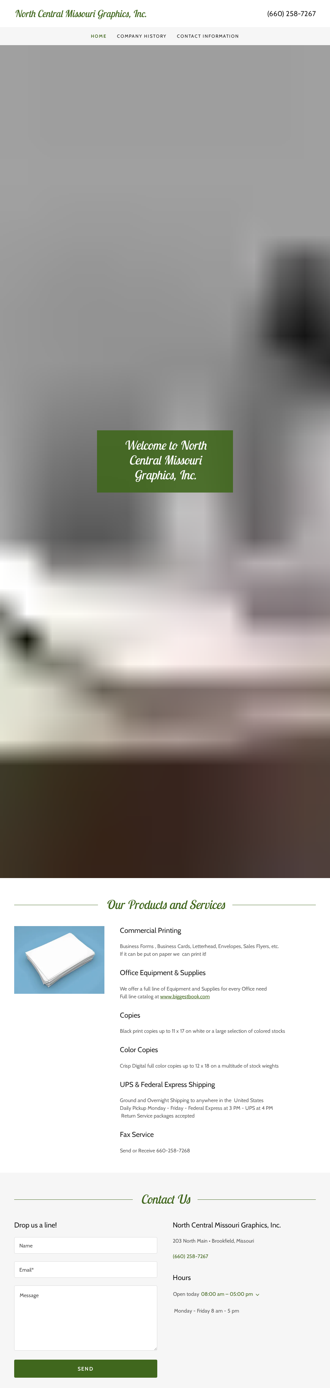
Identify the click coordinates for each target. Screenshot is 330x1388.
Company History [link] (142, 36)
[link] (89, 15)
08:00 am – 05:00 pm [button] (227, 1294)
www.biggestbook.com (185, 996)
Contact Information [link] (208, 36)
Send (86, 1369)
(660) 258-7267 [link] (291, 13)
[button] (256, 1294)
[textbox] (85, 1245)
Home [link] (99, 36)
